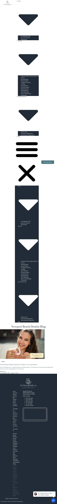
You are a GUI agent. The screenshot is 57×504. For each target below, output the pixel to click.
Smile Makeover (24, 90)
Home (14, 412)
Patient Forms (24, 132)
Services (15, 416)
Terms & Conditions (15, 405)
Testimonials (24, 39)
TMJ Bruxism (24, 95)
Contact (15, 419)
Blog (19, 136)
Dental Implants (24, 81)
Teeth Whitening (25, 92)
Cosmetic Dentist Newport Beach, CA (30, 76)
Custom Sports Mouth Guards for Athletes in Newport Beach (18, 365)
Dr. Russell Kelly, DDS (25, 36)
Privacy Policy (14, 401)
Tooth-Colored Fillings (26, 93)
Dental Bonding (24, 79)
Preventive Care (24, 89)
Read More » (3, 371)
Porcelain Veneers (25, 87)
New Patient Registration (27, 133)
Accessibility (15, 409)
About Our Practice (25, 38)
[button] (27, 161)
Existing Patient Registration (27, 135)
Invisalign (23, 84)
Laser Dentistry (24, 85)
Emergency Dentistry (26, 82)
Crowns (22, 77)
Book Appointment (47, 162)
